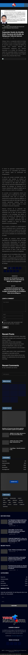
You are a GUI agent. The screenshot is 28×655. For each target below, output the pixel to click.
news (10, 502)
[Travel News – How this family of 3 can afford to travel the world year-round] (5, 450)
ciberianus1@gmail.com (17, 635)
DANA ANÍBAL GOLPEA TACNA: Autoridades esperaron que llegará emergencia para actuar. (16, 531)
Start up (9, 504)
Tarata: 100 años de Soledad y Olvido (17, 549)
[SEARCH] (24, 374)
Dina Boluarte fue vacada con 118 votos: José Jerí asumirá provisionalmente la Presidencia (17, 567)
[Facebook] (7, 643)
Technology (21, 504)
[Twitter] (11, 643)
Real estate (20, 502)
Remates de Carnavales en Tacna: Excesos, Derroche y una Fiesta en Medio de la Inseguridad (14, 279)
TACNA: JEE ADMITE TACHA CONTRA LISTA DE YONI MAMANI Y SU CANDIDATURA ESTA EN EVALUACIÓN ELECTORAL (13, 357)
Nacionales (4, 467)
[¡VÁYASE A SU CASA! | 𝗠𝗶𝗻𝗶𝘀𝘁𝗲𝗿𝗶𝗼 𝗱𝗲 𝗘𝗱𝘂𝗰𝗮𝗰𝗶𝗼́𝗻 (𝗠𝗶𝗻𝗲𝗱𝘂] (5, 435)
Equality (19, 498)
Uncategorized (5, 469)
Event (4, 500)
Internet (21, 500)
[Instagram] (15, 643)
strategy (15, 504)
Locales (4, 30)
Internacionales (6, 463)
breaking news (13, 498)
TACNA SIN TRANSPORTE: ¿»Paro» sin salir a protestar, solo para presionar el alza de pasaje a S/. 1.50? (13, 347)
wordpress (5, 506)
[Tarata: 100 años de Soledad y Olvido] (4, 551)
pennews (14, 502)
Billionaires (5, 498)
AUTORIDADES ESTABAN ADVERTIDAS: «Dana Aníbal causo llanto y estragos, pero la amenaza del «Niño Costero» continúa (14, 338)
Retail (4, 504)
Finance (9, 500)
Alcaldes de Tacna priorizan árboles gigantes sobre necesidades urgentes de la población (13, 429)
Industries (15, 500)
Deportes (4, 461)
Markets (4, 502)
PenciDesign (16, 651)
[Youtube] (19, 643)
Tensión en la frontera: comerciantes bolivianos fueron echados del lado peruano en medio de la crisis (17, 558)
